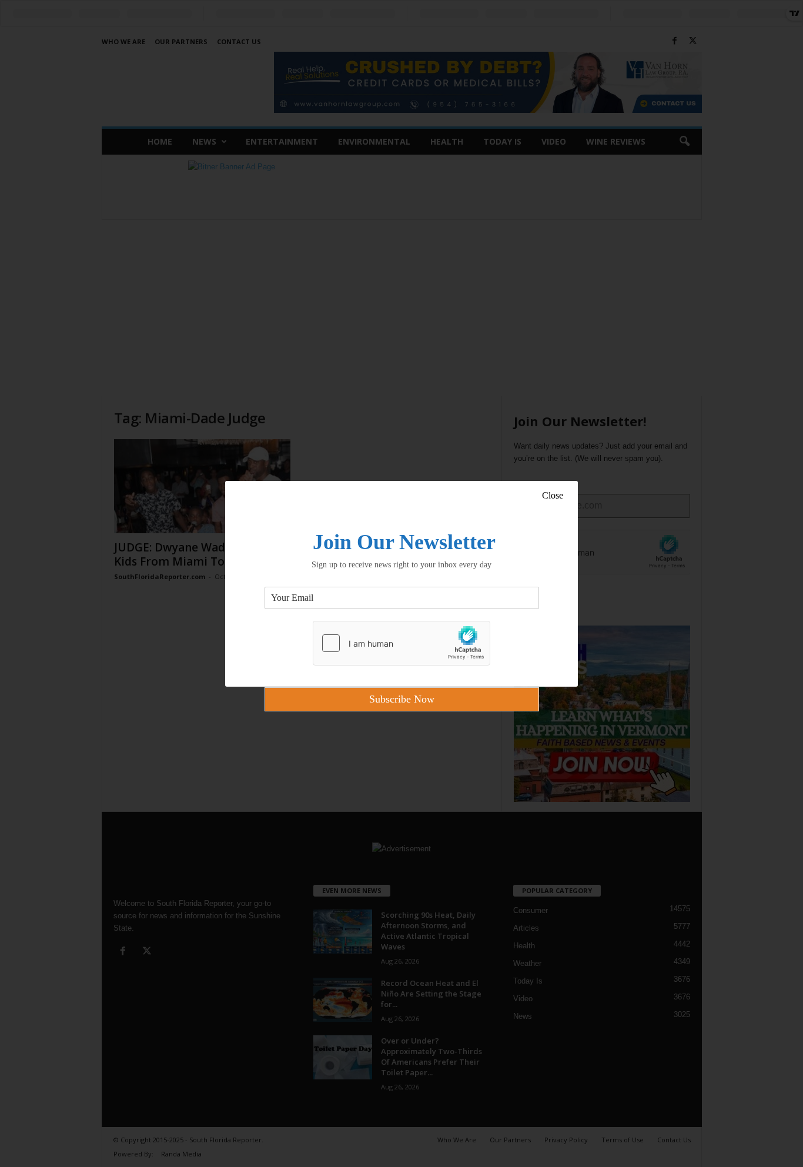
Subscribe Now (401, 699)
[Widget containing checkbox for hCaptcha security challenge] (401, 643)
